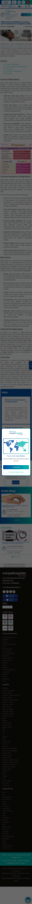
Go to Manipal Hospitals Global (16, 472)
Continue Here (16, 467)
